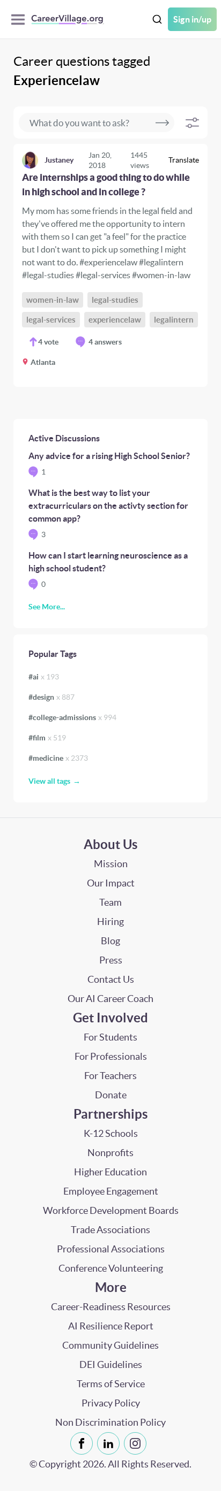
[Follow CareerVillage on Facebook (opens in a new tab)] (83, 1443)
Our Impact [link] (111, 883)
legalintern (174, 319)
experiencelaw (115, 319)
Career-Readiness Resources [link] (111, 1306)
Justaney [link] (59, 160)
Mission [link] (111, 863)
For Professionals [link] (111, 1056)
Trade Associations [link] (110, 1229)
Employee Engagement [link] (110, 1191)
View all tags (49, 781)
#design (51, 697)
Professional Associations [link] (111, 1249)
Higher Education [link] (110, 1171)
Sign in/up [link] (192, 19)
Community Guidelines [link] (110, 1345)
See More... (46, 606)
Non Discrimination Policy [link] (110, 1422)
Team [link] (110, 902)
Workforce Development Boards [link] (111, 1210)
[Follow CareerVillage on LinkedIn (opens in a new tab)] (110, 1443)
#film (47, 737)
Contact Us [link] (110, 979)
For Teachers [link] (110, 1075)
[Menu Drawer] (20, 19)
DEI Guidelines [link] (110, 1364)
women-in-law (52, 299)
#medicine (58, 758)
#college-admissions (72, 717)
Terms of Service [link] (111, 1383)
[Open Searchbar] (157, 19)
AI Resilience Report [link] (110, 1326)
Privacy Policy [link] (111, 1403)
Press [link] (110, 960)
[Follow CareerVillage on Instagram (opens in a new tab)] (137, 1443)
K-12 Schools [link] (111, 1133)
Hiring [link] (110, 921)
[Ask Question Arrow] (162, 122)
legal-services (51, 319)
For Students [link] (110, 1037)
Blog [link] (110, 940)
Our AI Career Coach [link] (110, 998)
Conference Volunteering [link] (110, 1268)
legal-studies (115, 299)
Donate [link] (111, 1094)
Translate (183, 160)
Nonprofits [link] (110, 1152)
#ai (43, 676)
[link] (110, 265)
